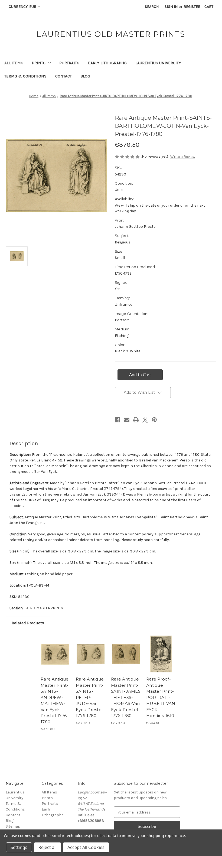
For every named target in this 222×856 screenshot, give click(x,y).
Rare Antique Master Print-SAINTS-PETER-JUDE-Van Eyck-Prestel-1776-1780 (90, 697)
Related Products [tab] (28, 622)
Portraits (69, 62)
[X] (145, 420)
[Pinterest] (154, 420)
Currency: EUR (23, 6)
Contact (63, 76)
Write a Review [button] (182, 156)
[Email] (126, 420)
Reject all (47, 847)
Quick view (55, 647)
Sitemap (13, 826)
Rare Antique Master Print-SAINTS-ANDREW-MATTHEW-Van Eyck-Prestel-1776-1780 (54, 700)
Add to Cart (55, 661)
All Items (13, 62)
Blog (85, 76)
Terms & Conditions (25, 76)
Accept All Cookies (86, 847)
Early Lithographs (107, 62)
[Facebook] (117, 420)
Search (152, 6)
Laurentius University (158, 62)
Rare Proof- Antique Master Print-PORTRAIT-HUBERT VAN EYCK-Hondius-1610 (160, 697)
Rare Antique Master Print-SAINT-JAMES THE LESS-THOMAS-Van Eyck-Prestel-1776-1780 (126, 697)
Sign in (171, 6)
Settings (19, 847)
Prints (38, 62)
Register (192, 6)
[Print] (136, 420)
